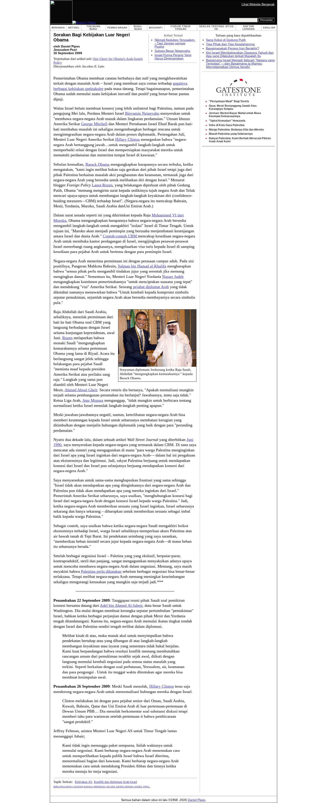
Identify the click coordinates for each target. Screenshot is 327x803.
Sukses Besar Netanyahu (172, 51)
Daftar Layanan (248, 27)
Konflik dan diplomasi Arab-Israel (115, 782)
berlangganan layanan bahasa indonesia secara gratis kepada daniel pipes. (101, 786)
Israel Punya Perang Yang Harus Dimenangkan (173, 56)
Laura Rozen (102, 185)
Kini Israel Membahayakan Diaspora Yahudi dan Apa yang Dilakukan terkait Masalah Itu (240, 54)
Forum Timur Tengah (181, 27)
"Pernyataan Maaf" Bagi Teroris (229, 101)
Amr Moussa (92, 400)
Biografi (156, 27)
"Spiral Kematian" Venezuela (227, 120)
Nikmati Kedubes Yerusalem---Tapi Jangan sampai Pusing (175, 43)
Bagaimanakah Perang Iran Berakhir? (232, 48)
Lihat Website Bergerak (258, 4)
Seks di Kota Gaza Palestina (226, 125)
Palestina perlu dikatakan (101, 571)
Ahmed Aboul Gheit (81, 390)
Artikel (74, 27)
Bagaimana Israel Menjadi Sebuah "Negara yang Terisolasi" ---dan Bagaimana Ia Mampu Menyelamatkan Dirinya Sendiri (240, 64)
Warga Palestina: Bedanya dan (236, 129)
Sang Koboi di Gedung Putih (226, 40)
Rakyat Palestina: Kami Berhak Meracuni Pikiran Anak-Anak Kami (240, 140)
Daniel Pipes (196, 800)
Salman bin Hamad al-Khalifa (142, 266)
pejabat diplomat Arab (151, 287)
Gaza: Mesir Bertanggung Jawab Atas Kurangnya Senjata (233, 107)
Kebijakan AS (83, 782)
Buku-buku (138, 27)
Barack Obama (97, 164)
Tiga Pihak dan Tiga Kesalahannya (230, 44)
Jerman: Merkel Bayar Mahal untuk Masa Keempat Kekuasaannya (235, 115)
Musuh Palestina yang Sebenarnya (231, 133)
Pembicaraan (117, 27)
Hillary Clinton (127, 139)
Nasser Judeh (173, 276)
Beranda (58, 27)
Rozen (67, 338)
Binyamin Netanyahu (142, 113)
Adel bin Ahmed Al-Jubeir (121, 605)
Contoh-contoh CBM (120, 236)
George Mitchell (94, 124)
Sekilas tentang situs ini (216, 27)
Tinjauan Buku (93, 27)
